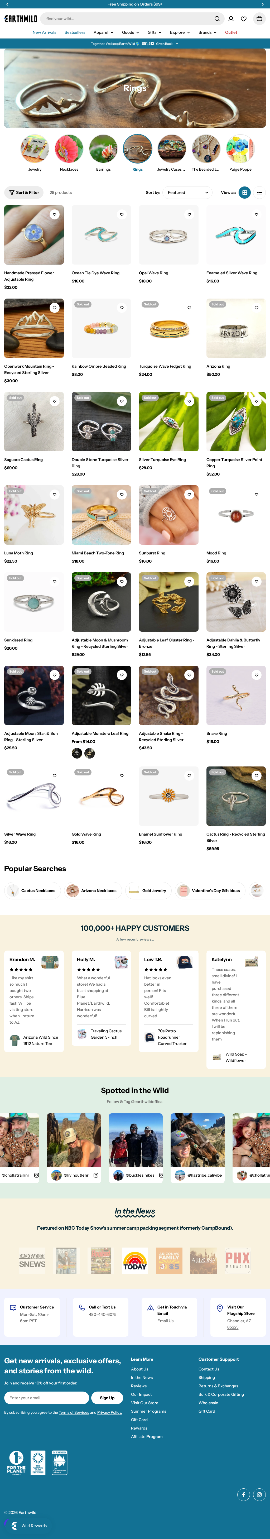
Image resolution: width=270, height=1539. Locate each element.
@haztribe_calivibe (191, 1175)
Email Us (165, 1320)
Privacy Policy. (109, 1412)
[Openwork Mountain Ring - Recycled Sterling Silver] (34, 328)
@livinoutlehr (62, 1175)
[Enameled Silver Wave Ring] (236, 235)
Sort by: (153, 192)
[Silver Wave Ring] (34, 796)
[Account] (231, 19)
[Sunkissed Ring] (34, 602)
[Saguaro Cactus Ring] (34, 422)
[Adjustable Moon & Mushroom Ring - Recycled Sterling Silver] (101, 602)
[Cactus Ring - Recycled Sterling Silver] (236, 796)
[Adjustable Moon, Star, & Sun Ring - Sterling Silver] (34, 695)
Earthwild (27, 1512)
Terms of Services (74, 1412)
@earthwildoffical (147, 1101)
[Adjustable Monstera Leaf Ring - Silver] (77, 753)
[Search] (217, 19)
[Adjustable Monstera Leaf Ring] (101, 695)
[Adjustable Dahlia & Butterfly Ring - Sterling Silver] (236, 602)
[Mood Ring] (236, 515)
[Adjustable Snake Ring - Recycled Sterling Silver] (169, 695)
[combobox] (132, 18)
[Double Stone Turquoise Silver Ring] (101, 422)
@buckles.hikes (126, 1175)
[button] (7, 4)
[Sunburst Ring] (169, 515)
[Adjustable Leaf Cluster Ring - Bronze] (169, 602)
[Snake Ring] (236, 695)
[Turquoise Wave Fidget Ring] (169, 328)
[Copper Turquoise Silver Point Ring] (236, 422)
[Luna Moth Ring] (34, 515)
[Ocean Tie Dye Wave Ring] (101, 235)
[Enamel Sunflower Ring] (169, 796)
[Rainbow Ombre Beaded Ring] (101, 328)
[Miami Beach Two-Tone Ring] (101, 515)
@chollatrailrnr (249, 1175)
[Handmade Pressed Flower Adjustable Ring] (34, 235)
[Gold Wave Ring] (101, 796)
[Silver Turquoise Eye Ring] (169, 422)
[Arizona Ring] (236, 328)
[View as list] (259, 192)
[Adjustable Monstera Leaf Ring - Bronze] (89, 753)
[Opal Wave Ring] (169, 235)
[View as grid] (244, 192)
